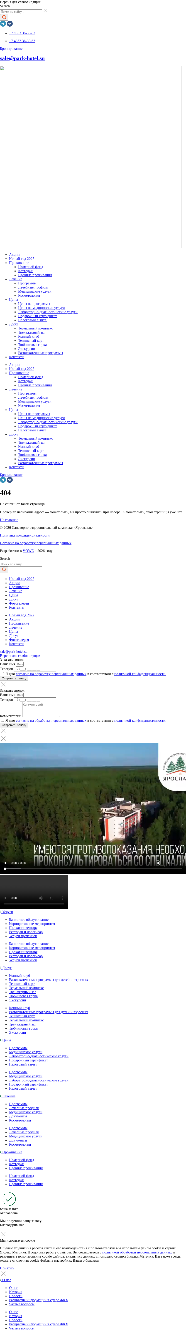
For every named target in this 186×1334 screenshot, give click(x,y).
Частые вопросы (21, 1304)
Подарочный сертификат (37, 316)
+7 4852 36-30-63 (22, 33)
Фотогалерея (19, 603)
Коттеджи (25, 271)
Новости (15, 1296)
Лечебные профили (33, 287)
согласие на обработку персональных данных (51, 674)
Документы (18, 1116)
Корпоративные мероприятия (32, 924)
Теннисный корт (31, 340)
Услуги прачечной (23, 936)
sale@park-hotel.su (22, 58)
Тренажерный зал (31, 332)
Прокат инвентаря (23, 928)
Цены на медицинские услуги (41, 308)
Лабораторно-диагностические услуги (48, 312)
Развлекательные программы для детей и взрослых (48, 980)
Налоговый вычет (32, 320)
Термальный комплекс (35, 328)
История (15, 1292)
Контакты (16, 357)
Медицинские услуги (34, 291)
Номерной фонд (30, 267)
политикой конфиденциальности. (140, 674)
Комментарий (11, 716)
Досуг (13, 324)
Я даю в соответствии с (85, 674)
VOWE (28, 551)
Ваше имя (8, 664)
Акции (14, 254)
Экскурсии (26, 349)
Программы (27, 283)
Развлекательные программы (40, 353)
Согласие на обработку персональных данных (35, 543)
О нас (13, 1288)
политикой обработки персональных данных (137, 1252)
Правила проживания (35, 275)
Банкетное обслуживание (29, 919)
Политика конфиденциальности (25, 535)
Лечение (15, 279)
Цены (13, 299)
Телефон (7, 669)
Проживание (19, 263)
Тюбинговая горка (32, 345)
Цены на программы (34, 304)
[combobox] (21, 11)
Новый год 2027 (21, 259)
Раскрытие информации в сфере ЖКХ (38, 1300)
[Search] (4, 17)
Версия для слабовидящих (20, 656)
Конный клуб (28, 336)
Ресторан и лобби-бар (26, 932)
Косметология (29, 295)
